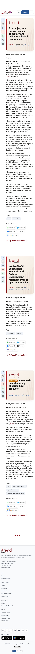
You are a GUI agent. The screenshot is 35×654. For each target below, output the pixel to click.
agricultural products (19, 486)
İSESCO (19, 333)
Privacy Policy (5, 615)
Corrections (4, 596)
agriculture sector (13, 490)
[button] (3, 20)
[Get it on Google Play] (19, 638)
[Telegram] (18, 630)
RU (21, 651)
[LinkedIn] (22, 630)
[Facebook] (7, 630)
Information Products (7, 606)
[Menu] (32, 12)
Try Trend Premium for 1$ (18, 241)
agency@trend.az (5, 567)
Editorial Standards (6, 593)
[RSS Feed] (26, 630)
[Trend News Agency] (6, 550)
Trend (8, 76)
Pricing (3, 603)
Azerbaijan (16, 219)
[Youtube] (15, 630)
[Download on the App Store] (6, 638)
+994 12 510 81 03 (6, 565)
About (3, 585)
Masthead (4, 588)
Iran (9, 219)
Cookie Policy (5, 620)
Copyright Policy (5, 618)
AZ (17, 651)
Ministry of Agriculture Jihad (16, 493)
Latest (3, 576)
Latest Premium (5, 578)
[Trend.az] (6, 12)
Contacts (4, 591)
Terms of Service (5, 612)
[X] (11, 630)
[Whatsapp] (3, 630)
